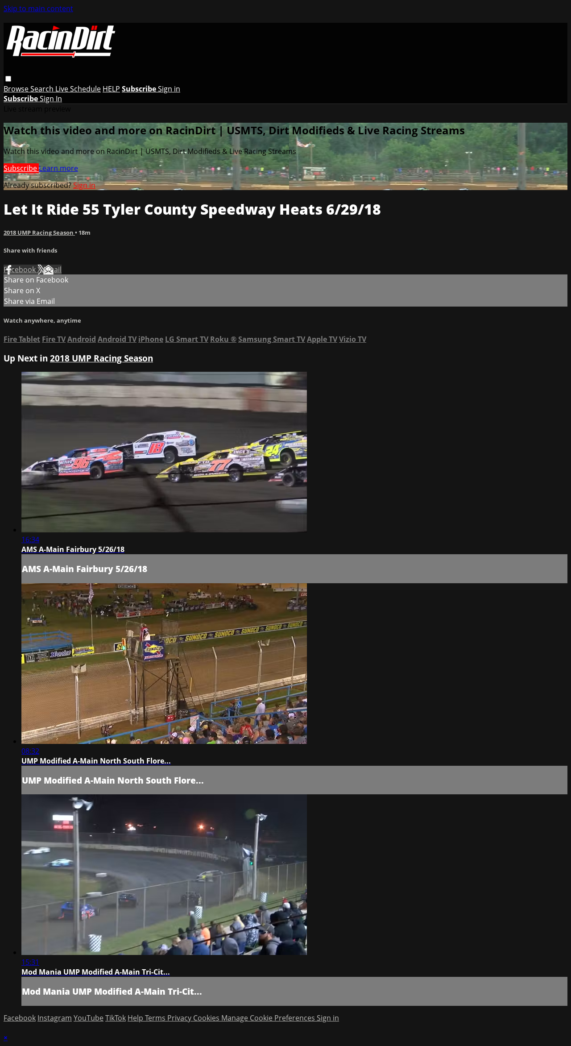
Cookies (207, 1018)
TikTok (115, 1018)
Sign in (169, 89)
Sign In (51, 99)
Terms (156, 1018)
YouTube (88, 1018)
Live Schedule (78, 89)
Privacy (180, 1018)
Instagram (54, 1018)
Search (42, 89)
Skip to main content (38, 8)
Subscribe (21, 168)
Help (136, 1018)
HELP (111, 89)
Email (52, 269)
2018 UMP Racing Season (39, 232)
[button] (8, 79)
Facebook (20, 269)
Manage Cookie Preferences (269, 1018)
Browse (17, 89)
